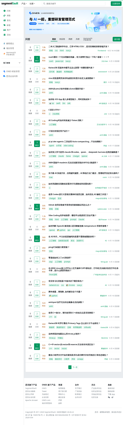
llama (68, 156)
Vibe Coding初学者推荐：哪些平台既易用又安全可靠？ (73, 215)
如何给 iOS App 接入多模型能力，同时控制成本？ (70, 99)
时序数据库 (68, 72)
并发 (73, 359)
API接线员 (103, 103)
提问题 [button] (117, 39)
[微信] (109, 397)
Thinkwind (102, 50)
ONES (44, 388)
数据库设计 (61, 327)
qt (55, 317)
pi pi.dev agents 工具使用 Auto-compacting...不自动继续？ (76, 141)
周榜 (70, 39)
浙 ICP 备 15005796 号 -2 (35, 415)
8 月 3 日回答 (114, 61)
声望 (60, 400)
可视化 (60, 338)
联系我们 (78, 394)
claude (61, 156)
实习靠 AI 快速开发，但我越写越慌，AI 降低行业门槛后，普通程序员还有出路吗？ (84, 173)
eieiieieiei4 (102, 72)
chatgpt (76, 156)
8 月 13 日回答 (114, 240)
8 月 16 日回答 (114, 167)
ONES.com (46, 400)
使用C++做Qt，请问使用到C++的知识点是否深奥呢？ (72, 312)
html (62, 50)
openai (84, 156)
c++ (50, 317)
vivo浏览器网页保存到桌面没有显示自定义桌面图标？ (72, 78)
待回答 (62, 39)
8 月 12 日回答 (114, 198)
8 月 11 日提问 (114, 274)
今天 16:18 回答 (114, 50)
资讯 (9, 20)
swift (58, 103)
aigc (51, 262)
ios (53, 103)
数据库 (59, 72)
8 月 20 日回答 (114, 72)
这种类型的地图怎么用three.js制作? (65, 333)
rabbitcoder (102, 209)
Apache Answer (31, 400)
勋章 (60, 403)
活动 (9, 34)
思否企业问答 (30, 397)
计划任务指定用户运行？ (59, 131)
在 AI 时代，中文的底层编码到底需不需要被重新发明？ (72, 236)
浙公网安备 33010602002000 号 (58, 415)
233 (105, 114)
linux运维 (53, 274)
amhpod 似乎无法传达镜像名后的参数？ (66, 302)
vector (56, 348)
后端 (56, 209)
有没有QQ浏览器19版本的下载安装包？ (66, 281)
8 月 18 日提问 (114, 114)
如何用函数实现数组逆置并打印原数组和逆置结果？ (71, 183)
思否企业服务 (30, 391)
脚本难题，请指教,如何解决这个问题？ (65, 291)
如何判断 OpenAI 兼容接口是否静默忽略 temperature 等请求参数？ (78, 226)
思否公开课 (29, 394)
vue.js (68, 50)
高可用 (51, 72)
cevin (105, 177)
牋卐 (105, 82)
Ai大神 (104, 156)
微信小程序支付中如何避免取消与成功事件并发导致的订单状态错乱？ (78, 355)
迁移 (69, 327)
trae (50, 177)
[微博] (112, 397)
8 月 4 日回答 (114, 348)
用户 (9, 30)
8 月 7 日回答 (114, 317)
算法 (72, 240)
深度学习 (80, 240)
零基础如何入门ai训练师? (60, 257)
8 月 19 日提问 (114, 82)
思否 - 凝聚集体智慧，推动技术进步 (108, 412)
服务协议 (111, 388)
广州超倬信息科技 (100, 274)
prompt (73, 219)
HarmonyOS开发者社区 (11, 53)
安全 (59, 198)
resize (64, 348)
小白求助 (55, 114)
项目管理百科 (47, 403)
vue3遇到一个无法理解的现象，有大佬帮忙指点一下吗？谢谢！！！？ (79, 57)
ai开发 (58, 145)
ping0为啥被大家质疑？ (59, 247)
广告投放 (78, 391)
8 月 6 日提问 (114, 327)
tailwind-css (54, 285)
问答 (9, 10)
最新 (54, 39)
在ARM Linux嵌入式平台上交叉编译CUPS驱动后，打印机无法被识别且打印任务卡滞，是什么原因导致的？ (84, 269)
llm (64, 103)
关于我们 (78, 388)
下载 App (111, 394)
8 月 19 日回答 (114, 93)
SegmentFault (31, 388)
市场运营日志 (96, 394)
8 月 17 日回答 (114, 145)
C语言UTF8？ (55, 109)
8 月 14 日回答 (114, 188)
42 (106, 240)
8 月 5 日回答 (114, 338)
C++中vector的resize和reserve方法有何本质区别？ (72, 344)
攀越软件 (103, 296)
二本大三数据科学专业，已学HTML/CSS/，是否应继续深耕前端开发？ (79, 46)
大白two (104, 61)
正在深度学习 (102, 124)
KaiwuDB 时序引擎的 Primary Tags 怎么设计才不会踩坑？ (74, 323)
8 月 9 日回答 (114, 306)
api (69, 230)
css (56, 50)
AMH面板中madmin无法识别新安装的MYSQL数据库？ (73, 162)
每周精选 (61, 388)
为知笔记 (45, 394)
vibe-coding (68, 145)
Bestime (104, 338)
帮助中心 (61, 394)
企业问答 (45, 397)
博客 (9, 15)
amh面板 (103, 93)
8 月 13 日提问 (114, 230)
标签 (9, 25)
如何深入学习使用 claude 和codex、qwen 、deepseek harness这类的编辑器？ (84, 152)
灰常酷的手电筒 (101, 188)
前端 (51, 50)
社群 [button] (32, 3)
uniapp (80, 359)
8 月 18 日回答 (114, 103)
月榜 (78, 39)
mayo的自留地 (101, 198)
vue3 (51, 61)
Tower (44, 391)
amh (51, 93)
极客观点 (10, 43)
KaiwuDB (104, 327)
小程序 (66, 359)
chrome (72, 285)
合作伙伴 (78, 397)
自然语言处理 (63, 240)
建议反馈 (61, 397)
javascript (59, 61)
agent (51, 145)
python (62, 230)
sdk (69, 103)
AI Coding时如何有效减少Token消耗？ (66, 120)
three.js (52, 338)
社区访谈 (94, 397)
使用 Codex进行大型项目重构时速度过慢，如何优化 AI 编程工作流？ (78, 194)
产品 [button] (23, 3)
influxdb (87, 327)
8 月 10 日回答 (114, 285)
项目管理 (10, 48)
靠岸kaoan (102, 219)
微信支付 (58, 359)
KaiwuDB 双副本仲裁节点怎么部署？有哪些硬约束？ (71, 67)
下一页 (74, 367)
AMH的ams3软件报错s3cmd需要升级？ (67, 88)
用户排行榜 (62, 391)
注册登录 (116, 3)
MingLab (104, 262)
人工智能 (52, 124)
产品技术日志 (96, 388)
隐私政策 (111, 391)
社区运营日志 (96, 391)
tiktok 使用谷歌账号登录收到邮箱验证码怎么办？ (70, 205)
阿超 (105, 145)
